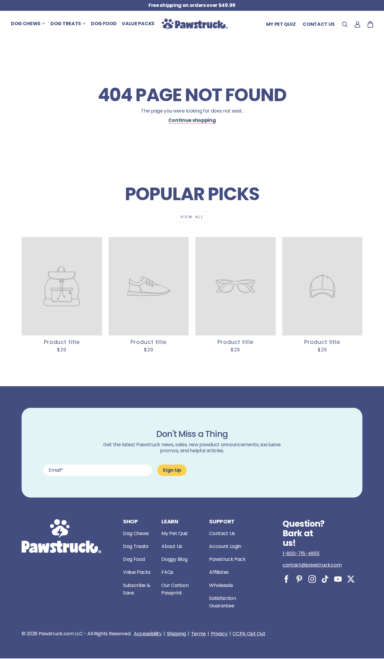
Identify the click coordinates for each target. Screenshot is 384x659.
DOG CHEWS (25, 23)
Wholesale (221, 585)
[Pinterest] (299, 579)
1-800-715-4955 (301, 553)
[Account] (357, 24)
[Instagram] (312, 579)
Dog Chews (136, 533)
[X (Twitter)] (351, 579)
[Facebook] (286, 579)
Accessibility (148, 634)
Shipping (176, 634)
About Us (171, 546)
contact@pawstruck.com (312, 564)
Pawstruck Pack (227, 559)
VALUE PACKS (138, 23)
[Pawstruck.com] (195, 24)
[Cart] (370, 24)
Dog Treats (135, 546)
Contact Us (222, 533)
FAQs (167, 572)
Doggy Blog (174, 559)
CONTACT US (319, 24)
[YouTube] (338, 579)
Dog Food (134, 559)
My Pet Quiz (281, 24)
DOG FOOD (103, 23)
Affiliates (219, 572)
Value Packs (136, 572)
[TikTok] (325, 579)
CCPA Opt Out (248, 634)
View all (192, 216)
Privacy (219, 634)
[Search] (344, 24)
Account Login (225, 546)
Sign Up (172, 470)
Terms (198, 634)
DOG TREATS (65, 23)
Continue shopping (192, 120)
